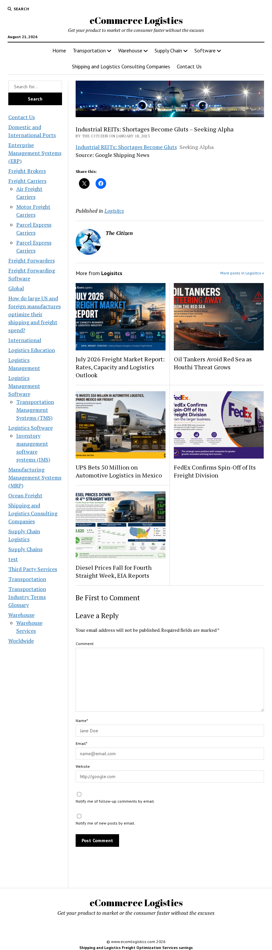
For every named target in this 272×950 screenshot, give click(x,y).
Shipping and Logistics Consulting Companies (121, 66)
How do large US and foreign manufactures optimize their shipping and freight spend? (34, 314)
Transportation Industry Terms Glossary (27, 597)
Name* (82, 720)
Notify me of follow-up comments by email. (115, 801)
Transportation (89, 50)
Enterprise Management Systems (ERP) (34, 153)
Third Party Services (32, 569)
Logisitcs (114, 210)
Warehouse (130, 50)
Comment (85, 643)
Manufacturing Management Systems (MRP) (34, 477)
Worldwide (21, 640)
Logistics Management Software (24, 386)
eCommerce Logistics (136, 20)
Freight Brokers (27, 171)
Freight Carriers (27, 180)
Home (59, 50)
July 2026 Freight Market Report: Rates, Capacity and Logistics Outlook (120, 367)
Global (16, 288)
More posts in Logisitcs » (242, 272)
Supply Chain (168, 50)
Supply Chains (25, 549)
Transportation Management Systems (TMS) (35, 409)
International (24, 340)
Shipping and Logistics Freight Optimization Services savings (136, 947)
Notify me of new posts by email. (105, 823)
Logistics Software (30, 427)
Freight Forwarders (31, 260)
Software (205, 50)
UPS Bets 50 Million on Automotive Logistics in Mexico (119, 471)
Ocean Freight (25, 495)
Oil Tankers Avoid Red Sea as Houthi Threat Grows (213, 363)
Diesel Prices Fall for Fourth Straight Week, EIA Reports (114, 571)
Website (83, 766)
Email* (81, 743)
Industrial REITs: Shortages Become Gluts (126, 147)
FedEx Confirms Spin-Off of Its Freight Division (215, 471)
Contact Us (189, 66)
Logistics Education (31, 350)
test (13, 559)
